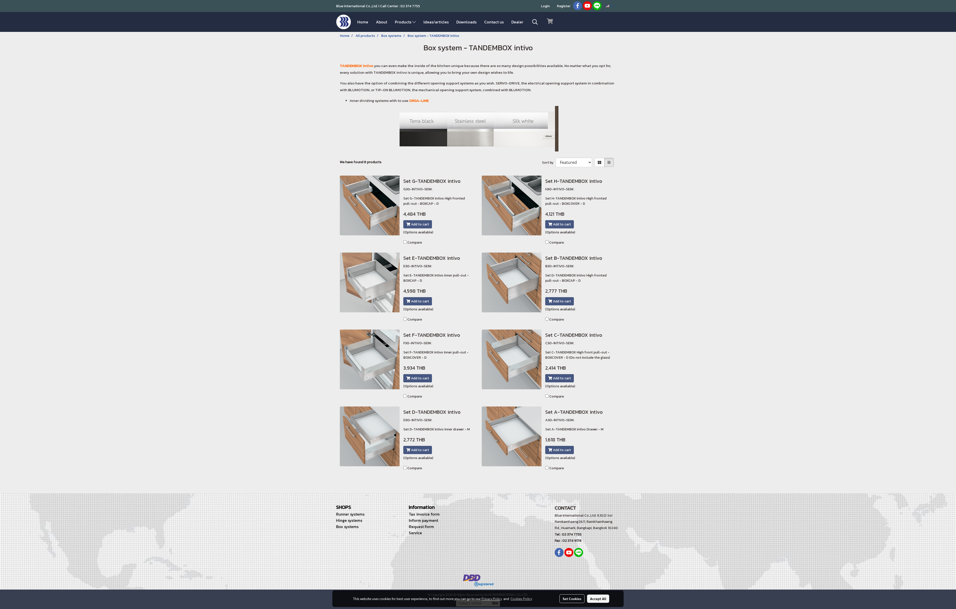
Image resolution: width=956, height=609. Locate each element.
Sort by (549, 162)
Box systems (347, 527)
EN (611, 5)
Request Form (421, 527)
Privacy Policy (491, 598)
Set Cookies (572, 598)
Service (415, 533)
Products (403, 22)
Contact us (494, 22)
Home (362, 22)
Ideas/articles (436, 22)
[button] (535, 22)
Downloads (466, 22)
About (381, 22)
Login (545, 6)
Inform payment (423, 520)
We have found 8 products (360, 162)
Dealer (517, 22)
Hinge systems (349, 520)
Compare (414, 242)
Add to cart (419, 224)
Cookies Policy (521, 598)
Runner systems (350, 514)
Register (563, 6)
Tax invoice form (424, 514)
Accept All (598, 598)
